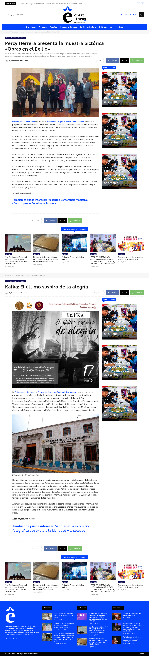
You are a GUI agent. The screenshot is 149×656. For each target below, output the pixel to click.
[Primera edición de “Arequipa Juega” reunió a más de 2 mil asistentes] (119, 89)
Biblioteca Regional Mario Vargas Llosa (65, 121)
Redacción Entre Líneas (19, 61)
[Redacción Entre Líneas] (7, 60)
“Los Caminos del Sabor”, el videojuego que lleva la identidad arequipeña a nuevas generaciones (17, 260)
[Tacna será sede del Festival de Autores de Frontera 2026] (131, 243)
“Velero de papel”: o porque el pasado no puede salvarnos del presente (64, 625)
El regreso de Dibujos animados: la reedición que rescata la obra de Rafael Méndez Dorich (46, 259)
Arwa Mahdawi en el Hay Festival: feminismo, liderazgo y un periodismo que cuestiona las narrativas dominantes (133, 627)
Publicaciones (14, 32)
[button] (141, 14)
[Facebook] (122, 15)
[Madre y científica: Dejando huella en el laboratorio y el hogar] (47, 616)
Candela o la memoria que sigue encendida (132, 614)
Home (6, 32)
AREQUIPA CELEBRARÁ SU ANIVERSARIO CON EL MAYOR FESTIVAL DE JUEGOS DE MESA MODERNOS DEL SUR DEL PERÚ (102, 260)
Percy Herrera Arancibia (23, 121)
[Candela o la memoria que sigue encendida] (116, 616)
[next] (142, 3)
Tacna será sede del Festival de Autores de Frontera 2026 (130, 258)
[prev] (138, 3)
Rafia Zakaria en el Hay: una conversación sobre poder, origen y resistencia (132, 639)
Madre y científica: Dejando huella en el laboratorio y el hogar (63, 615)
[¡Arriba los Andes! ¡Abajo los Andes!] (74, 243)
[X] (130, 15)
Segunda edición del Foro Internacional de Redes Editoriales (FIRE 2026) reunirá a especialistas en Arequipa (98, 617)
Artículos (21, 32)
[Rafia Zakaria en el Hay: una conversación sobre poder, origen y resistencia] (116, 640)
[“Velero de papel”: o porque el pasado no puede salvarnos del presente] (47, 627)
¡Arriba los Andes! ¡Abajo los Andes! (30, 4)
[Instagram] (126, 15)
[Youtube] (134, 15)
